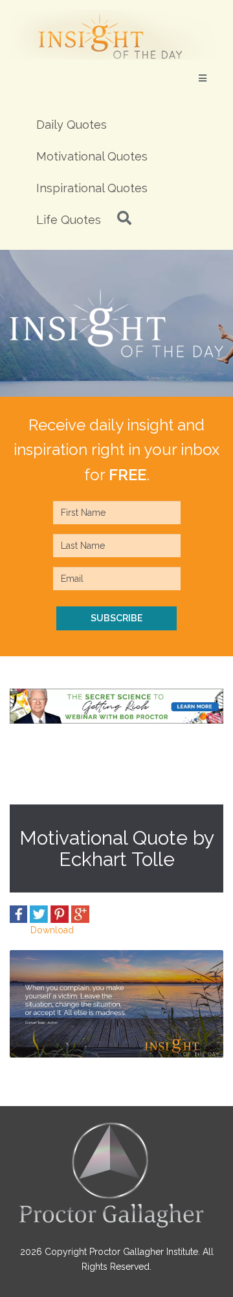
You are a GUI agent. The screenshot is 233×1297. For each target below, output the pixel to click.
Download (52, 930)
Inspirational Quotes (92, 188)
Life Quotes (68, 220)
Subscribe (116, 618)
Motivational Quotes (92, 156)
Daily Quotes (71, 124)
